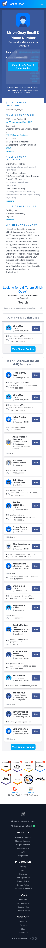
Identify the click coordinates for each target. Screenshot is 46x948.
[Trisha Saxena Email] (9, 529)
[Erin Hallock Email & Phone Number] (9, 588)
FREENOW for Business (17, 135)
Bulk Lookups (23, 848)
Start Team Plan (23, 903)
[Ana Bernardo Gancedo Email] (9, 442)
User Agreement (23, 877)
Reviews (23, 874)
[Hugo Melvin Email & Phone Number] (9, 608)
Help (23, 870)
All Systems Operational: (22, 826)
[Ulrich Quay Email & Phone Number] (23, 20)
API (23, 852)
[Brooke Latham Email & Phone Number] (9, 655)
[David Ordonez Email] (9, 714)
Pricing (23, 866)
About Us (23, 921)
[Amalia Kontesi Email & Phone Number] (9, 629)
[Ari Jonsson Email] (9, 678)
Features (23, 899)
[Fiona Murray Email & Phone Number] (9, 375)
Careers (23, 925)
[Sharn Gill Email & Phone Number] (9, 463)
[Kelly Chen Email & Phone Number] (9, 482)
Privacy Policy (23, 881)
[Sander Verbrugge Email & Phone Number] (9, 506)
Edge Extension (23, 844)
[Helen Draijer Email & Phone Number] (9, 419)
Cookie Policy (23, 885)
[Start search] (41, 308)
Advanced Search (23, 837)
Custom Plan (23, 907)
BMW (8, 148)
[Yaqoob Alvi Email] (9, 696)
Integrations (23, 855)
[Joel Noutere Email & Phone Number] (9, 566)
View (36, 328)
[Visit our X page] (36, 938)
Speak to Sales (23, 910)
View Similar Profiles (23, 349)
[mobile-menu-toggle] (41, 4)
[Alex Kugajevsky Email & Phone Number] (9, 546)
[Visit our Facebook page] (33, 938)
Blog (23, 929)
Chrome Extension (23, 841)
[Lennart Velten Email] (9, 731)
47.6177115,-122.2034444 (24, 821)
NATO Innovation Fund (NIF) (19, 122)
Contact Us (23, 932)
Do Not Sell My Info (23, 888)
